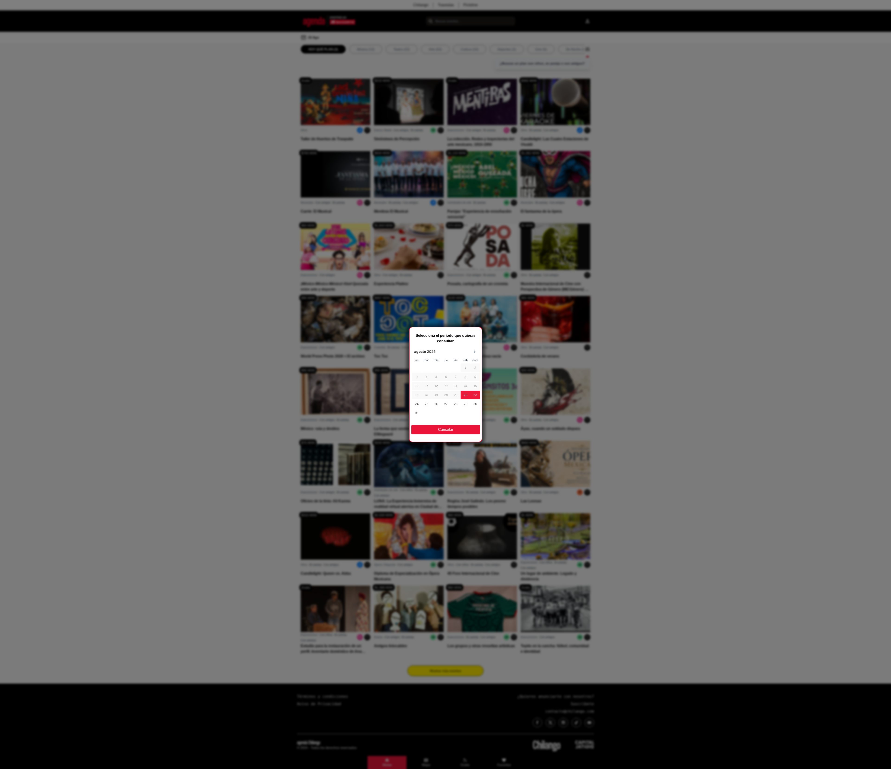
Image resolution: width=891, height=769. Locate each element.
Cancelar (445, 430)
